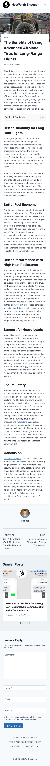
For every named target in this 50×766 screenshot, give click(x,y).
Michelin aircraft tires (13, 308)
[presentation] (25, 584)
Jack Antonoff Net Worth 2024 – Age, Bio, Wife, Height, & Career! (12, 542)
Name (8, 688)
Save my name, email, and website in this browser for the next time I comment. (23, 718)
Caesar (8, 64)
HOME (16, 737)
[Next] (43, 595)
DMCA (38, 742)
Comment (10, 655)
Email (8, 699)
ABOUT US (17, 746)
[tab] (20, 623)
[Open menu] (45, 4)
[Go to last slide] (6, 595)
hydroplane (22, 422)
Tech (6, 38)
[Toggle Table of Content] (41, 117)
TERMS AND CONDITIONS (21, 742)
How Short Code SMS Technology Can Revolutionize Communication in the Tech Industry (25, 607)
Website (8, 710)
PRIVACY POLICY (29, 737)
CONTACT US (31, 746)
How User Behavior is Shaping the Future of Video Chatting (37, 540)
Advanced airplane (12, 458)
